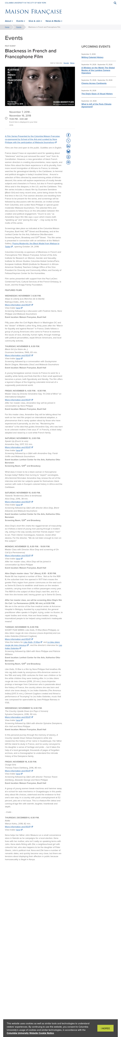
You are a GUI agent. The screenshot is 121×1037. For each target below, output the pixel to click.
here (18, 307)
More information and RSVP (18, 304)
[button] (68, 135)
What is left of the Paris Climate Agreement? (96, 105)
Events (18, 27)
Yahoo (72, 63)
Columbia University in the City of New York (25, 3)
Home (7, 27)
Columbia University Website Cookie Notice (30, 1033)
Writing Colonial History (92, 57)
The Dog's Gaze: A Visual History (97, 93)
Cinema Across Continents (94, 83)
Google (66, 63)
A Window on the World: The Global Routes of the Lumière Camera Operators (98, 70)
